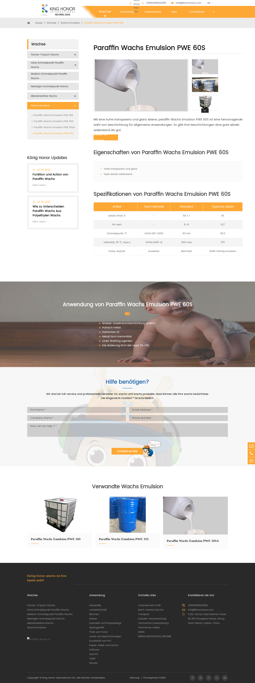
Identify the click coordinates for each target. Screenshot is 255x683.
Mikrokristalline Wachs (44, 96)
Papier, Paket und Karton (103, 645)
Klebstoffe (95, 605)
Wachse (51, 23)
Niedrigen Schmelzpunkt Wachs (49, 86)
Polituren (94, 650)
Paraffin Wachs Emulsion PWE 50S (53, 121)
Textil (92, 659)
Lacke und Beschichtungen (105, 636)
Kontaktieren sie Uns (201, 595)
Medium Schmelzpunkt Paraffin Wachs (49, 76)
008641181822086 (156, 3)
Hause (38, 23)
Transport (143, 614)
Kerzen (93, 619)
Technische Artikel (149, 628)
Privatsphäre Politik (154, 678)
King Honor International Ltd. (58, 678)
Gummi (93, 654)
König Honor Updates (47, 158)
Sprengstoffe (96, 628)
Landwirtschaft (98, 610)
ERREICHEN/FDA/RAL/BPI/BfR (154, 636)
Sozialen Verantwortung (152, 619)
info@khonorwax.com (188, 3)
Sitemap (135, 678)
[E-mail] (251, 446)
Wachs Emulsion (70, 23)
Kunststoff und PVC (100, 641)
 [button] (205, 58)
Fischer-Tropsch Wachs (45, 55)
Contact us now (127, 451)
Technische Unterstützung (153, 623)
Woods (93, 663)
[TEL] (251, 453)
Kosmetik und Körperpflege (105, 623)
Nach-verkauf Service (151, 610)
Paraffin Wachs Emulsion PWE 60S (104, 23)
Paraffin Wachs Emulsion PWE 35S (53, 115)
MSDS (141, 632)
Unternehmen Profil (149, 605)
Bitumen (94, 614)
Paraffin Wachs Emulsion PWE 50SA (54, 127)
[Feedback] (251, 460)
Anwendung (97, 595)
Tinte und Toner (98, 632)
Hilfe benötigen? (127, 382)
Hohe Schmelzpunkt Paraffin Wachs (47, 65)
